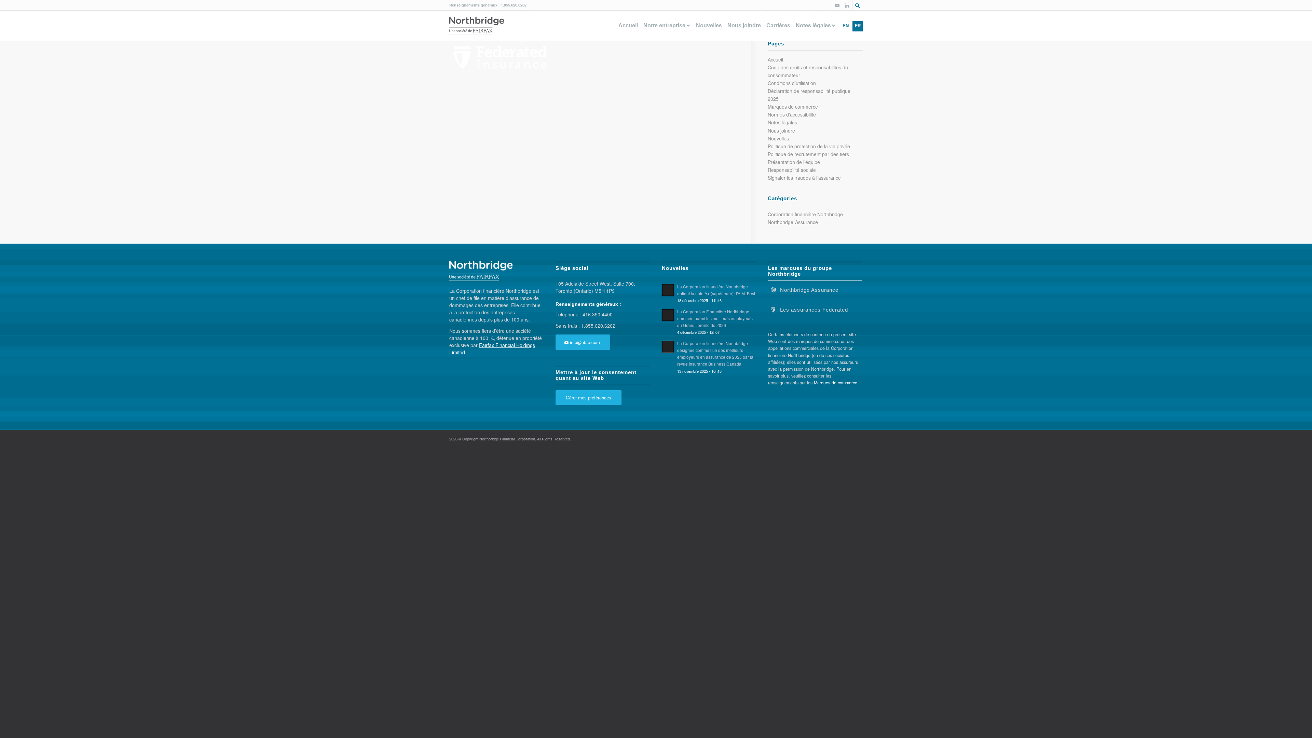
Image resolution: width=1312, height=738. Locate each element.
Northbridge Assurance (809, 290)
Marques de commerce (793, 106)
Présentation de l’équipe (794, 162)
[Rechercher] (857, 6)
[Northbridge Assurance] (773, 289)
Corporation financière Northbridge (805, 214)
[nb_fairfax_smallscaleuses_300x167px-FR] (476, 26)
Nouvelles (778, 138)
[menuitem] (857, 5)
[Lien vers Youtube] (837, 5)
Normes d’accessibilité (792, 114)
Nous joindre (781, 130)
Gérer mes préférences (588, 397)
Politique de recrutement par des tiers (808, 154)
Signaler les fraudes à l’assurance (804, 177)
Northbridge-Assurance (793, 222)
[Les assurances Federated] (773, 309)
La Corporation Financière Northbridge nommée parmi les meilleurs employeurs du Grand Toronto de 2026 (715, 318)
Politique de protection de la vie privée (809, 146)
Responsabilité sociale (792, 169)
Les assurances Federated (814, 310)
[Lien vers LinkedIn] (847, 5)
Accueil (775, 59)
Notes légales (782, 122)
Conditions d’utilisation (792, 83)
